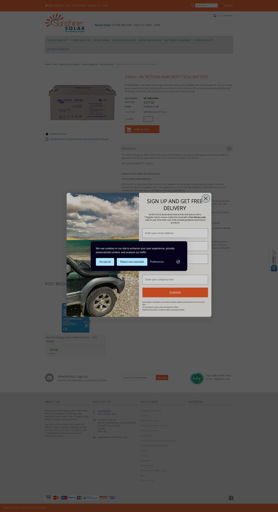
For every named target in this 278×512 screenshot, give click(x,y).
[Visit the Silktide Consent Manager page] (178, 262)
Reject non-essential (132, 261)
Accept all (105, 261)
